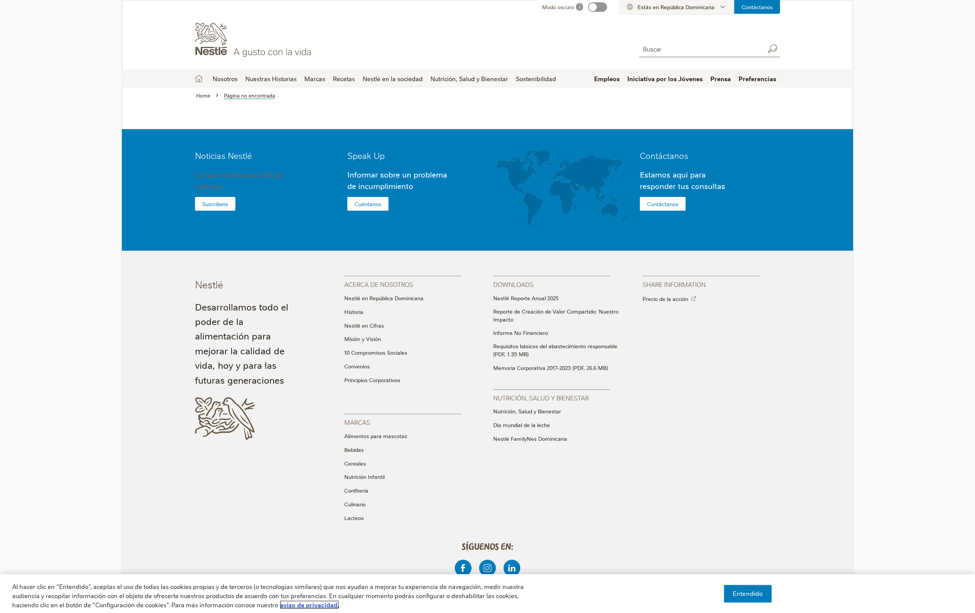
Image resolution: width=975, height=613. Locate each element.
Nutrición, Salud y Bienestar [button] (469, 78)
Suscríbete (215, 203)
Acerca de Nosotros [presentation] (378, 284)
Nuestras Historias (271, 78)
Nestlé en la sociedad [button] (393, 78)
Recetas (344, 78)
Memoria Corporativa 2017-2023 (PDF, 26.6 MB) (550, 367)
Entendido (747, 593)
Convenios (357, 366)
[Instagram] (487, 568)
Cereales (355, 463)
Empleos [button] (607, 78)
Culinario (355, 504)
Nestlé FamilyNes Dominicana (530, 438)
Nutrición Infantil (364, 476)
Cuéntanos (368, 203)
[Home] (264, 39)
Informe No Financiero (520, 332)
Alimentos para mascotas (375, 435)
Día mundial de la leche (521, 424)
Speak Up (366, 155)
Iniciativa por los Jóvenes (665, 78)
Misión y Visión (362, 338)
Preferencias (757, 78)
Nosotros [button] (225, 78)
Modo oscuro (558, 6)
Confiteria (356, 490)
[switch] (597, 7)
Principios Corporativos (372, 379)
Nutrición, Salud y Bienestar (527, 411)
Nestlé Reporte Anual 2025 (526, 297)
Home (199, 78)
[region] (487, 593)
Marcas (314, 78)
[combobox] (700, 48)
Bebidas (354, 449)
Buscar (772, 48)
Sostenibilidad (536, 78)
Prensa (720, 78)
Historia (353, 311)
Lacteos (354, 517)
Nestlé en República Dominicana (384, 297)
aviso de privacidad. (309, 604)
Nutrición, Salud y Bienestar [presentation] (541, 397)
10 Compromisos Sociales (375, 352)
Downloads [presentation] (513, 284)
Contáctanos (757, 6)
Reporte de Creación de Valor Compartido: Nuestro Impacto (556, 315)
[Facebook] (463, 568)
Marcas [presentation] (357, 422)
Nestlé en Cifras (364, 325)
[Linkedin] (511, 568)
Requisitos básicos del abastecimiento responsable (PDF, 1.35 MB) (555, 350)
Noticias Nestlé (223, 155)
